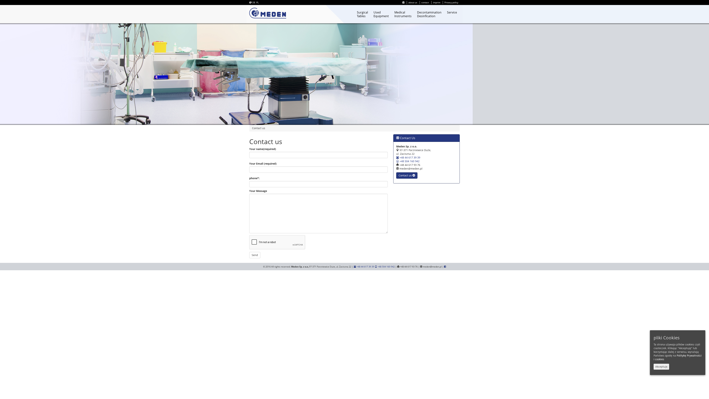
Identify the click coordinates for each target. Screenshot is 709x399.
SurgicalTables (362, 14)
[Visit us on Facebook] (403, 2)
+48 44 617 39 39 (409, 157)
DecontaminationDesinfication (429, 14)
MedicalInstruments (403, 14)
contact (425, 2)
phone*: (254, 178)
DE (253, 2)
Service (452, 12)
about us (412, 2)
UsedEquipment (381, 14)
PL (257, 2)
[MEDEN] (267, 13)
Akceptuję (661, 366)
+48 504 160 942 (409, 161)
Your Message (258, 191)
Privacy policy (451, 2)
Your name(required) (262, 149)
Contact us (405, 175)
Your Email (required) (263, 163)
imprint (436, 2)
